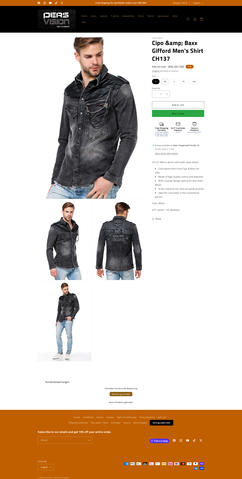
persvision (48, 477)
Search (76, 417)
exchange (115, 422)
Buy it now (178, 113)
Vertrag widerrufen (161, 422)
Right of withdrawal (127, 417)
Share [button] (158, 218)
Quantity (156, 88)
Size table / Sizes (99, 422)
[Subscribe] (88, 440)
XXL (196, 82)
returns (127, 422)
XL (185, 82)
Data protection (147, 417)
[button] (188, 19)
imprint (99, 417)
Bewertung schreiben (121, 394)
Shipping (155, 71)
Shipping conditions (78, 422)
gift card (162, 417)
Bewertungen (140, 422)
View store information (166, 153)
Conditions (88, 417)
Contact (110, 417)
